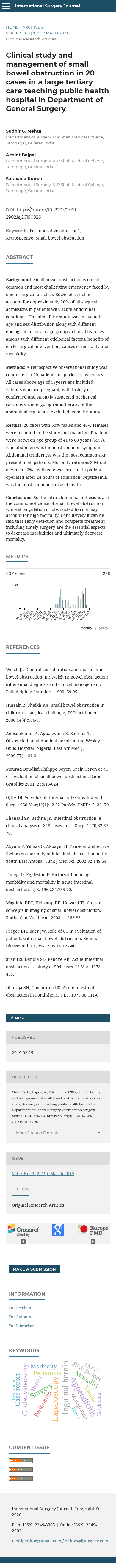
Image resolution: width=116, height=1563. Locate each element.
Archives (33, 27)
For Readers (20, 1307)
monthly (86, 628)
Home (12, 27)
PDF (19, 1018)
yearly (103, 628)
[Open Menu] (6, 6)
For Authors (20, 1316)
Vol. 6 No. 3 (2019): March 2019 (37, 33)
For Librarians (22, 1325)
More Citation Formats (37, 1132)
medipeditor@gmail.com (36, 1541)
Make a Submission (34, 1269)
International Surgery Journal (47, 6)
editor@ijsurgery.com (86, 1541)
